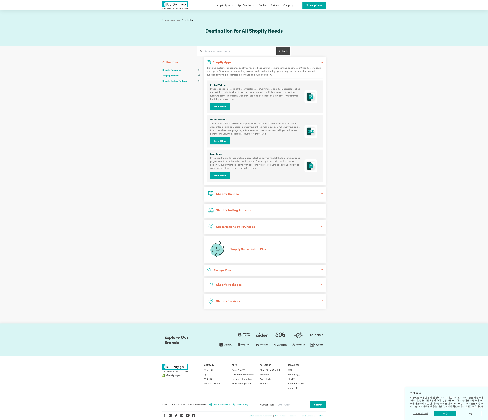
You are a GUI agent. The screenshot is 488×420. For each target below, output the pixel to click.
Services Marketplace (171, 20)
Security (293, 415)
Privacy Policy (280, 415)
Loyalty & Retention (242, 378)
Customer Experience (243, 374)
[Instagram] (170, 415)
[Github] (193, 415)
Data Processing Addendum (260, 415)
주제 (290, 370)
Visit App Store (314, 5)
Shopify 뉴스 (294, 374)
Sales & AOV (238, 370)
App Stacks (265, 378)
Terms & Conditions (307, 415)
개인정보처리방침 (474, 406)
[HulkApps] (175, 5)
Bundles (264, 383)
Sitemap (322, 415)
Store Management (242, 383)
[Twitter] (176, 415)
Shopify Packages (171, 69)
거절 (470, 413)
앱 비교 (291, 378)
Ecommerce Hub (296, 383)
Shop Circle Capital (270, 370)
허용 (445, 413)
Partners (264, 374)
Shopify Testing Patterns (174, 80)
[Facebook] (164, 415)
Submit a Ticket (212, 383)
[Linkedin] (182, 415)
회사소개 (208, 370)
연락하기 (208, 378)
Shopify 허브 (294, 387)
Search (284, 51)
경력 (206, 374)
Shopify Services (170, 75)
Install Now (220, 106)
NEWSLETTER (267, 404)
